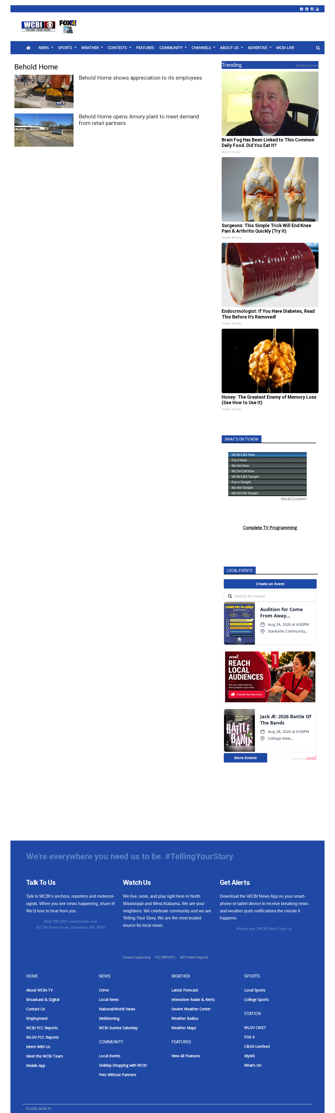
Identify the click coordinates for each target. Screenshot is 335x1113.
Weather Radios (184, 1018)
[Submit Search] (318, 48)
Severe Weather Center (191, 1008)
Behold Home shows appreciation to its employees (140, 78)
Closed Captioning (136, 957)
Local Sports (254, 990)
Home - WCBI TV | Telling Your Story (49, 26)
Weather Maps (183, 1027)
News (43, 47)
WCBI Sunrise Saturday (118, 1027)
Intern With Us (38, 1046)
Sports (65, 47)
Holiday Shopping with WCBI (123, 1065)
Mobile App (246, 929)
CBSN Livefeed (257, 1046)
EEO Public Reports (194, 957)
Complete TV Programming (270, 527)
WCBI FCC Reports (42, 1027)
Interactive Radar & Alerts (193, 999)
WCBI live (285, 47)
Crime (104, 990)
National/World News (117, 1008)
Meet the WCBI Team (44, 1056)
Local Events (109, 1055)
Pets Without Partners (117, 1074)
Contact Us (35, 1008)
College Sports (256, 999)
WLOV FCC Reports (42, 1037)
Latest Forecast (184, 990)
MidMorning (109, 1018)
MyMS (249, 1055)
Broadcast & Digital (42, 999)
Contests (117, 47)
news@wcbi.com (83, 921)
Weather (90, 47)
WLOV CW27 (255, 1027)
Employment (37, 1018)
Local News (109, 999)
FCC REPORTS (165, 957)
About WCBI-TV (39, 990)
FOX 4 (249, 1036)
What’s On (252, 1065)
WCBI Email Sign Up (275, 929)
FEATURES (145, 47)
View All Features (185, 1055)
